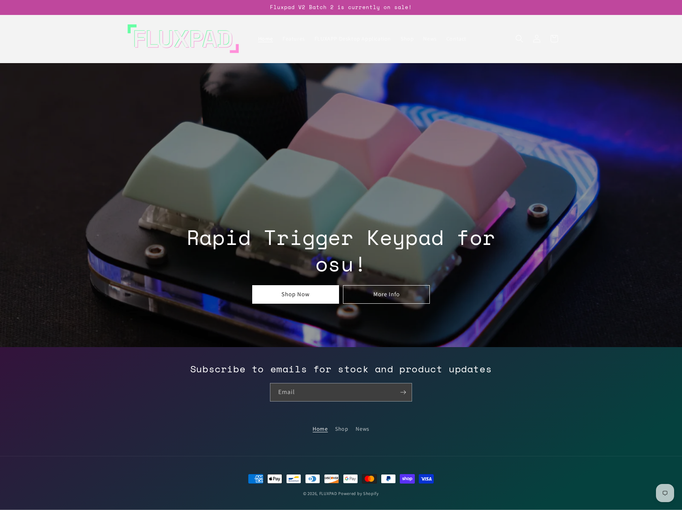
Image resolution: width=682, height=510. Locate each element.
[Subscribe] (403, 392)
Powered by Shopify (358, 493)
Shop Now (295, 294)
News (362, 428)
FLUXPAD (328, 493)
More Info (386, 294)
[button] (519, 38)
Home (320, 428)
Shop (341, 428)
